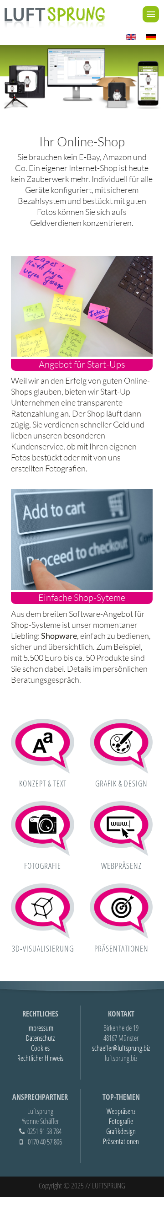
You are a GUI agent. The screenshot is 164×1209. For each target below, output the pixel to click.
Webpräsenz (121, 865)
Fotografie (42, 865)
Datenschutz (40, 1038)
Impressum (40, 1028)
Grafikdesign (121, 1131)
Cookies (40, 1048)
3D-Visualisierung (43, 948)
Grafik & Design (121, 783)
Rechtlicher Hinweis (40, 1058)
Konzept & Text (43, 783)
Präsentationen (121, 948)
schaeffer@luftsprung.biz (121, 1048)
